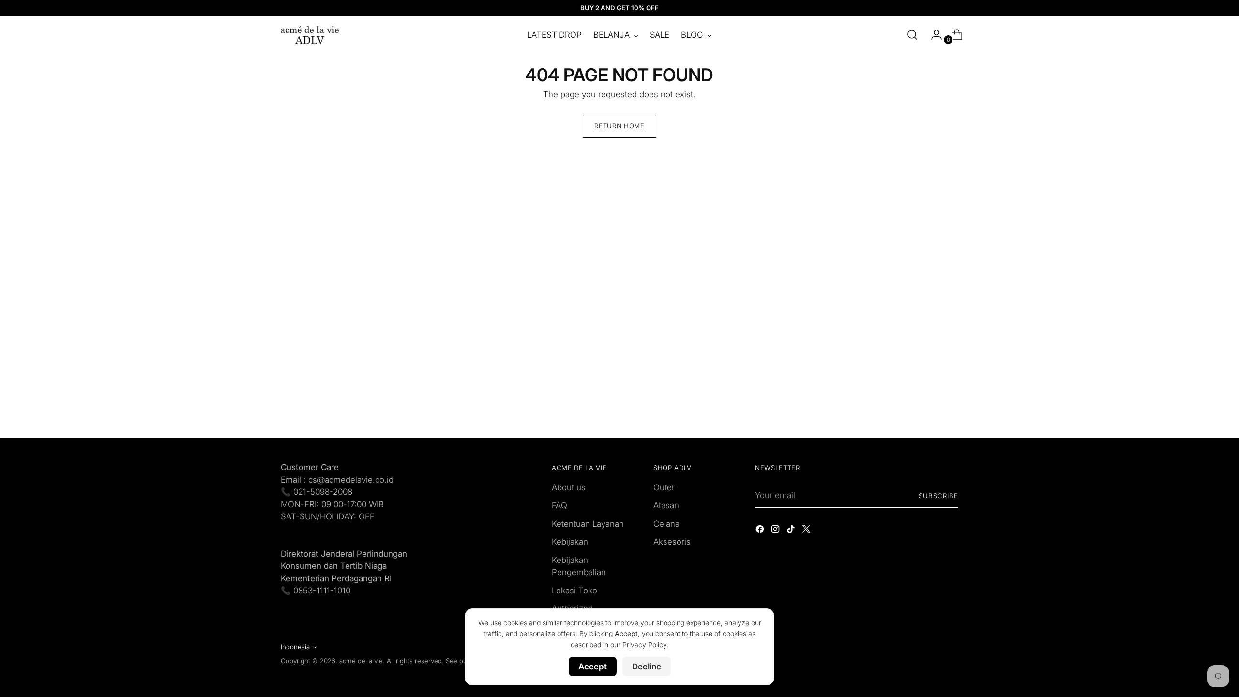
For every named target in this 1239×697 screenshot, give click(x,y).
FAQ (559, 505)
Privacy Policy (644, 644)
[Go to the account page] (932, 35)
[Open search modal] (912, 35)
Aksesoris (672, 541)
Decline (646, 666)
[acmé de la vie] (310, 35)
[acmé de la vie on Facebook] (761, 531)
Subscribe (938, 496)
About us (569, 487)
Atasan (666, 505)
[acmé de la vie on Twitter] (807, 531)
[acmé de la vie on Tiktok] (792, 531)
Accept (592, 666)
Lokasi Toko (574, 590)
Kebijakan (570, 541)
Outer (664, 487)
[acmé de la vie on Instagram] (776, 531)
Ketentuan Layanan (588, 524)
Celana (666, 524)
